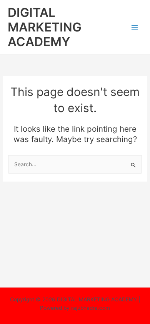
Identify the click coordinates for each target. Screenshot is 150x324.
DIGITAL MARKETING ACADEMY (45, 27)
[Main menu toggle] (135, 27)
